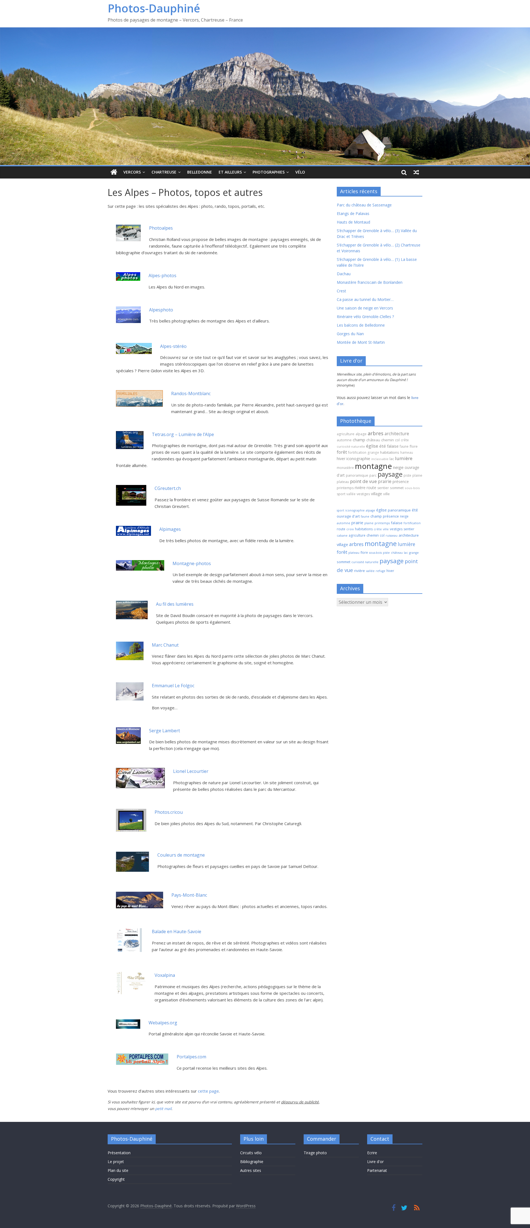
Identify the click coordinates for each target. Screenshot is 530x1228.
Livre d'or (375, 1161)
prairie (384, 481)
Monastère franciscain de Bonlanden (369, 282)
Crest (341, 290)
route (371, 487)
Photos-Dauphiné (154, 8)
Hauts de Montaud (353, 222)
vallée (351, 494)
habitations (389, 452)
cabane (342, 535)
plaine (417, 475)
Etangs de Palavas (353, 213)
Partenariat (377, 1170)
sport (341, 494)
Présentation (119, 1152)
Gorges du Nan (350, 333)
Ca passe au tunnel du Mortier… (365, 299)
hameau (406, 452)
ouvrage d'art (348, 516)
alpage (361, 434)
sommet (397, 487)
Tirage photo (315, 1152)
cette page (208, 1091)
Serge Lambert (164, 731)
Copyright (116, 1179)
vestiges (363, 494)
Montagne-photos (192, 563)
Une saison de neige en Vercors (365, 308)
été (382, 446)
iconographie (358, 458)
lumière (403, 458)
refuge (380, 571)
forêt (342, 452)
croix (350, 529)
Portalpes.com (191, 1057)
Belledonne (199, 172)
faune (404, 446)
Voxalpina (165, 975)
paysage (390, 474)
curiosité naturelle (351, 446)
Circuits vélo (251, 1152)
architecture (397, 434)
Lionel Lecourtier (190, 771)
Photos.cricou (169, 812)
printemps (345, 488)
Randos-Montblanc (191, 393)
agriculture (345, 434)
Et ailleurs (230, 172)
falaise (393, 446)
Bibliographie (251, 1161)
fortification (357, 452)
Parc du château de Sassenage (364, 205)
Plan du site (118, 1170)
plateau (343, 481)
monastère (345, 467)
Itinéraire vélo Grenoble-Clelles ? (365, 316)
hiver (341, 458)
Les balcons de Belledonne (361, 325)
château (373, 439)
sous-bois (412, 488)
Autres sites (250, 1170)
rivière (360, 487)
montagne (373, 466)
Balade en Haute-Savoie (176, 931)
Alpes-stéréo (173, 346)
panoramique (357, 475)
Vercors (132, 172)
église (372, 446)
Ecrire (372, 1152)
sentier (383, 488)
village (376, 493)
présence (401, 481)
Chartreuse (164, 172)
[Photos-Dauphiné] (114, 172)
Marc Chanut (165, 645)
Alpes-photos (162, 275)
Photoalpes (161, 228)
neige (398, 467)
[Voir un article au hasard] (416, 172)
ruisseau (392, 535)
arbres (375, 433)
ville (386, 493)
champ (359, 439)
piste (407, 475)
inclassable (379, 459)
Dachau (344, 273)
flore (414, 446)
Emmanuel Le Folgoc (173, 686)
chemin (387, 439)
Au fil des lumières (175, 604)
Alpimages (170, 529)
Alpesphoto (161, 310)
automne (344, 440)
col (397, 439)
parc (373, 475)
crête (405, 440)
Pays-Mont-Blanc (189, 895)
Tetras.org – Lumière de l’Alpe (183, 434)
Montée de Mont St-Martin (361, 342)
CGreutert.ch (168, 488)
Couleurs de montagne (181, 855)
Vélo (300, 172)
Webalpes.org (163, 1023)
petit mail (163, 1108)
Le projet (116, 1161)
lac (391, 458)
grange (373, 452)
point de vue (363, 481)
